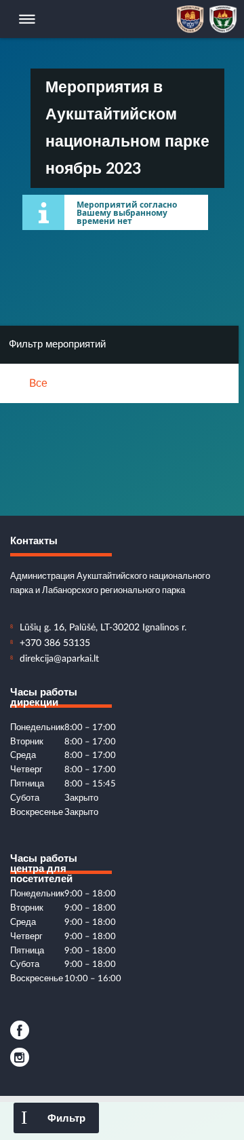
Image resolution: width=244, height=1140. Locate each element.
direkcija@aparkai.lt (59, 659)
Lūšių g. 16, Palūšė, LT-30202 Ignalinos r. (103, 627)
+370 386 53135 (55, 643)
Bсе (38, 383)
